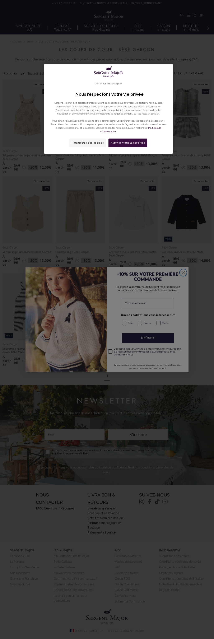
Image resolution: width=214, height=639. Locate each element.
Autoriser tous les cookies (128, 142)
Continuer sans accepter (108, 83)
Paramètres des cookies (88, 142)
